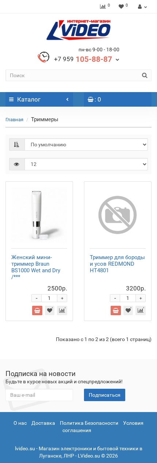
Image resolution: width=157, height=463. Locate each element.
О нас (20, 423)
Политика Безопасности (89, 423)
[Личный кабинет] (141, 6)
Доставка (43, 423)
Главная (14, 119)
